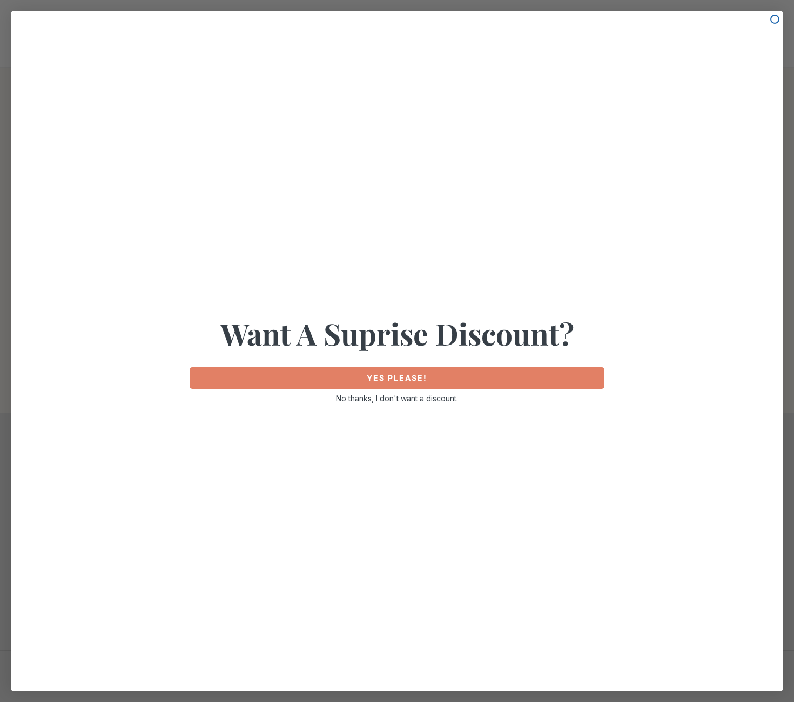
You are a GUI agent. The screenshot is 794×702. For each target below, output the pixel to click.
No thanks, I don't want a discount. (397, 398)
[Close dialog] (775, 19)
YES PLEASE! (397, 377)
